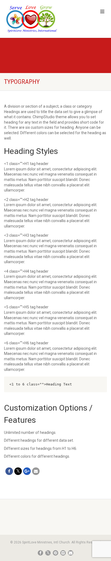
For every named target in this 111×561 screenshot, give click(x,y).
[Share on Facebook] (9, 471)
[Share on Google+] (27, 471)
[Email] (36, 471)
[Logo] (37, 18)
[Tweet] (18, 471)
